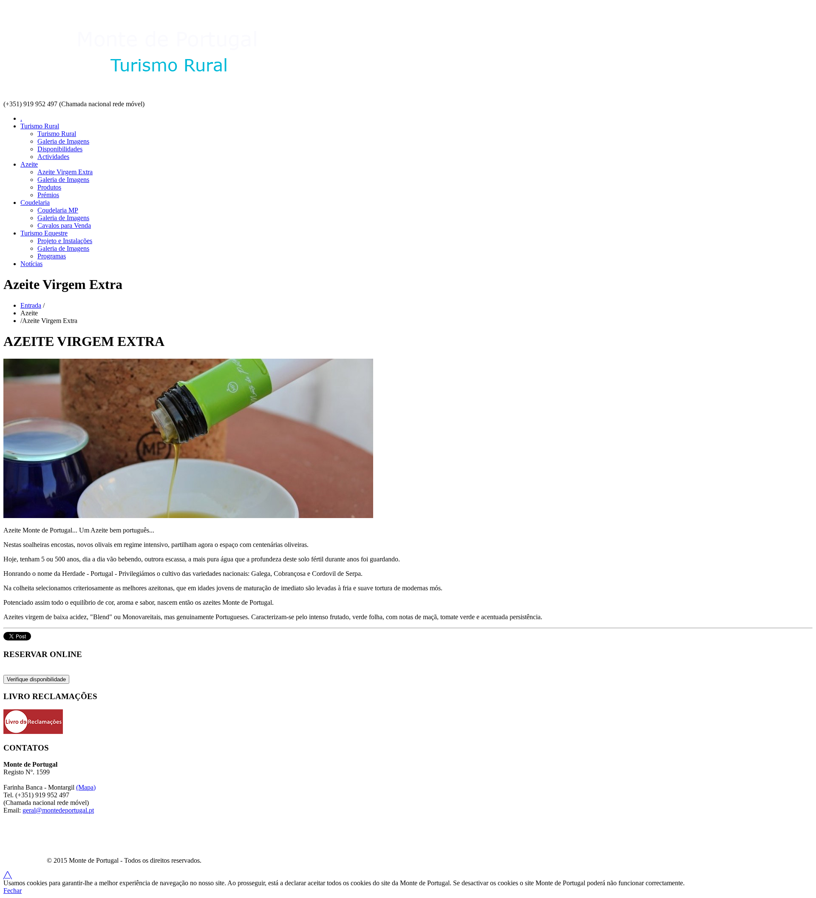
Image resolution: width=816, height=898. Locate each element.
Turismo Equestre (44, 233)
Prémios (48, 194)
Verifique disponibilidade (36, 679)
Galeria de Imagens (63, 141)
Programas (51, 256)
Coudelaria (35, 202)
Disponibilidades (59, 149)
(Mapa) (86, 787)
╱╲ (7, 875)
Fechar (12, 890)
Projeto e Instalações (64, 240)
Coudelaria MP (57, 210)
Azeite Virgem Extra (65, 172)
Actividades (53, 156)
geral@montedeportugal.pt (58, 810)
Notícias (31, 263)
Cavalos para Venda (64, 225)
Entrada (30, 305)
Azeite (29, 164)
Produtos (49, 187)
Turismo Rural (39, 126)
